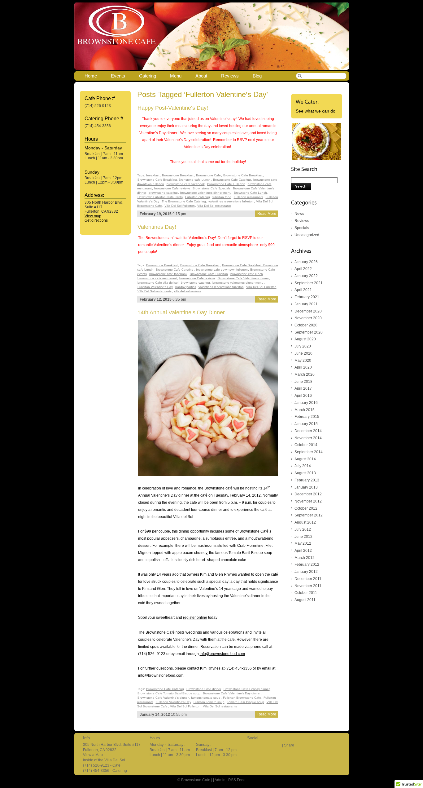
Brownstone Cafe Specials (211, 188)
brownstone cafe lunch (246, 274)
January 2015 (306, 424)
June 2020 (303, 353)
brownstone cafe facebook (186, 184)
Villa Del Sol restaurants (214, 205)
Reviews (230, 75)
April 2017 (303, 388)
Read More (266, 213)
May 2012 (302, 543)
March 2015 (304, 410)
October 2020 (305, 325)
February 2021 (306, 297)
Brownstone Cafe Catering (232, 179)
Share (289, 745)
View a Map (93, 755)
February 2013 (306, 480)
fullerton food (221, 197)
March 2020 (304, 374)
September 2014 (308, 452)
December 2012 (308, 494)
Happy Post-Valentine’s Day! (172, 108)
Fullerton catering (197, 197)
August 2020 (305, 339)
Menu (175, 75)
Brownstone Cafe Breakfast (243, 175)
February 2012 (306, 564)
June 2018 (303, 381)
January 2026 (306, 262)
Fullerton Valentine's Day (155, 287)
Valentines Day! (156, 227)
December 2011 (307, 579)
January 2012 (306, 571)
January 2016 (306, 403)
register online (195, 617)
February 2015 (306, 416)
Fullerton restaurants (248, 197)
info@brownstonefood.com (222, 654)
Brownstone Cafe (208, 175)
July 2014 (302, 466)
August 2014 (305, 459)
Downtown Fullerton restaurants (160, 197)
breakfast (152, 175)
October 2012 (305, 508)
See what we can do (315, 110)
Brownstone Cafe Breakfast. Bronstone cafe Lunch (174, 179)
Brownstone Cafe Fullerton (226, 184)
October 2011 (305, 593)
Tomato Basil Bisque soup (245, 702)
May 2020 (302, 360)
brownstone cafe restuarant (157, 278)
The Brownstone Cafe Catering (184, 201)
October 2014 (305, 445)
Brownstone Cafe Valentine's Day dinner (231, 693)
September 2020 (308, 332)
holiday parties (185, 287)
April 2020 (303, 367)
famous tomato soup (205, 697)
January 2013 (306, 487)
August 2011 (305, 600)
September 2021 (308, 283)
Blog (257, 75)
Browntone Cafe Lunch (250, 192)
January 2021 (306, 304)
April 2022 (303, 269)
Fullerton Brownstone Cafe (242, 697)
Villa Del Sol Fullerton (179, 205)
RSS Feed (237, 780)
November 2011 (307, 586)
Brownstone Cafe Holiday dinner (247, 689)
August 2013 (305, 473)
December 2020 (308, 311)
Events (118, 75)
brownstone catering (163, 192)
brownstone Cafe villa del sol (157, 282)
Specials (301, 228)
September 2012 (308, 515)
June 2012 (303, 536)
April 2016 (303, 395)
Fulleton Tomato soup (209, 702)
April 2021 (303, 290)
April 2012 (303, 550)
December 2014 (308, 431)
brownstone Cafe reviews (172, 188)
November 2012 (308, 501)
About (201, 75)
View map (93, 216)
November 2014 (308, 438)
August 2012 (305, 522)
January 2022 (306, 276)
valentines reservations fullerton (231, 201)
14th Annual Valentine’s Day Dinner (181, 312)
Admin (220, 780)
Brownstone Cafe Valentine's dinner (243, 278)
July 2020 (302, 346)
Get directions (96, 220)
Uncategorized (306, 235)
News (299, 213)
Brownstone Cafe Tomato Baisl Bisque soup (168, 693)
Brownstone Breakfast (178, 175)
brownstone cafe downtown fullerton (222, 269)
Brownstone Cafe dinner (203, 689)
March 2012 (304, 558)
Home (91, 75)
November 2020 (308, 318)
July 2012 (302, 529)
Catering (147, 75)
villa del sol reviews (187, 291)
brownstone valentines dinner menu (205, 192)
